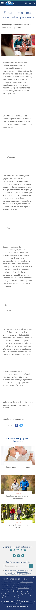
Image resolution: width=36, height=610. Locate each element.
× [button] (33, 578)
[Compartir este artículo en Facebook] (16, 425)
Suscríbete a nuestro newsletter (18, 562)
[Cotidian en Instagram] (22, 555)
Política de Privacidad (22, 572)
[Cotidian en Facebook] (14, 555)
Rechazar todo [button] (26, 601)
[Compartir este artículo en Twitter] (21, 425)
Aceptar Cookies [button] (10, 602)
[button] (18, 607)
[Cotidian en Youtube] (18, 555)
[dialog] (18, 593)
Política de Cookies (23, 588)
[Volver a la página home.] (9, 3)
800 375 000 (18, 550)
